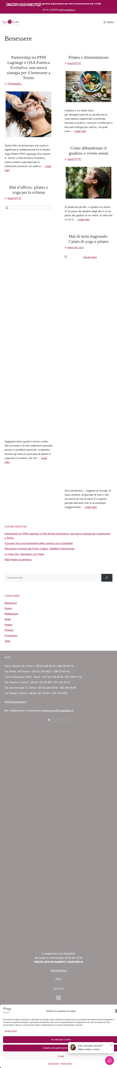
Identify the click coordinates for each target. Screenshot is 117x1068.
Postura (9, 630)
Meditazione (11, 613)
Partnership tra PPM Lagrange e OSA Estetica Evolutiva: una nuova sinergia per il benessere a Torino (28, 67)
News (8, 619)
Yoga (7, 641)
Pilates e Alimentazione (89, 57)
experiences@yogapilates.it (57, 710)
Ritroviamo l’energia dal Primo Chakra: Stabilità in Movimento (39, 548)
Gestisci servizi (11, 1031)
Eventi (8, 608)
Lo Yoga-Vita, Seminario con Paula (24, 554)
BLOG (58, 979)
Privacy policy (66, 1064)
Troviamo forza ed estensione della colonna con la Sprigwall (39, 543)
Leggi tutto (80, 131)
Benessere (11, 603)
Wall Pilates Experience (18, 559)
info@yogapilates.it (66, 10)
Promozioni (11, 635)
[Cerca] (106, 578)
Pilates (8, 624)
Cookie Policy (53, 1064)
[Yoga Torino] (11, 22)
